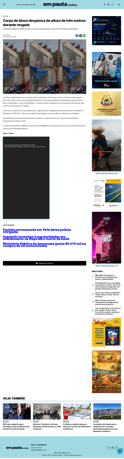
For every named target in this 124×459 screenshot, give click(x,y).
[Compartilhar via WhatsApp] (84, 35)
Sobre (33, 458)
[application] (26, 178)
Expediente (42, 458)
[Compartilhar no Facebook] (77, 35)
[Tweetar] (80, 35)
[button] (120, 451)
